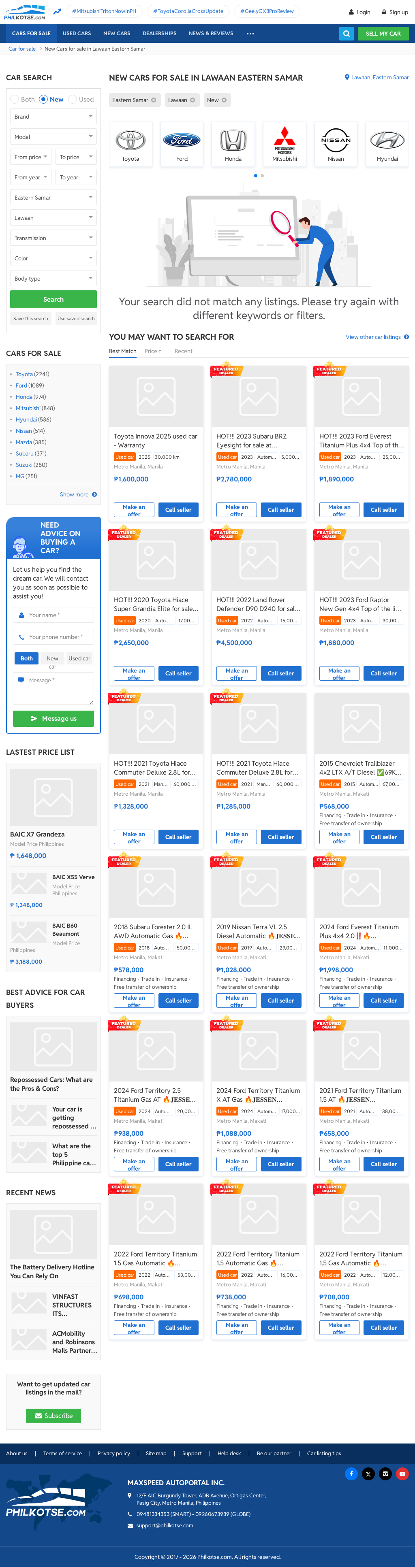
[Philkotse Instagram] (385, 1473)
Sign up (398, 12)
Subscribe (58, 1416)
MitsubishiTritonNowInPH (106, 11)
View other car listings (373, 337)
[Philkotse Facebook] (351, 1473)
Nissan (24, 430)
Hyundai (26, 419)
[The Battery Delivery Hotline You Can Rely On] (53, 1234)
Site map (156, 1453)
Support (192, 1453)
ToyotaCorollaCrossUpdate (190, 11)
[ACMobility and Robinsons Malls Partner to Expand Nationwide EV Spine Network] (29, 1339)
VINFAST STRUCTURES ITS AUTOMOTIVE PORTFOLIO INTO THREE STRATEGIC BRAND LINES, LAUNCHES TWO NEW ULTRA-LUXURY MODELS (73, 1305)
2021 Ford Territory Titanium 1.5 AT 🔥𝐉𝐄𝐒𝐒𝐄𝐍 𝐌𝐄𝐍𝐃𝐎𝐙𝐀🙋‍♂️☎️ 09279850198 (360, 1095)
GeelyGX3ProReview (269, 11)
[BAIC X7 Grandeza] (53, 797)
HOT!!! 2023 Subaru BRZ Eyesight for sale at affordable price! (251, 441)
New (57, 99)
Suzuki (24, 464)
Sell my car (383, 33)
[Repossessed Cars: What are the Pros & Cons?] (53, 1046)
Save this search (30, 318)
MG (20, 476)
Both (28, 99)
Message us (59, 718)
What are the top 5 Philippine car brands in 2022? (72, 1154)
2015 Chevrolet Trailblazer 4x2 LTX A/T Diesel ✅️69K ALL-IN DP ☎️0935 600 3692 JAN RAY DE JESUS (361, 768)
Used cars (77, 33)
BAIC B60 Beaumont (65, 929)
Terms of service (62, 1453)
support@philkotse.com (165, 1525)
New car (52, 659)
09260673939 (212, 1514)
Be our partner (274, 1453)
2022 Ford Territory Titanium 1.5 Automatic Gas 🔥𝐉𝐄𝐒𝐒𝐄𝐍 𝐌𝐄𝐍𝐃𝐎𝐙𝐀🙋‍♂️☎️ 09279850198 (257, 1259)
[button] (255, 175)
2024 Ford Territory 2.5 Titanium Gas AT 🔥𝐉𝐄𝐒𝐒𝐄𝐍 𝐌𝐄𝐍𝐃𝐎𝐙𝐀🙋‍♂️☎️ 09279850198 (154, 1095)
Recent (184, 351)
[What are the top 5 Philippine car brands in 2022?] (29, 1152)
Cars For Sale (31, 33)
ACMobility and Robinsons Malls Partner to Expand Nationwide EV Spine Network (74, 1342)
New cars (116, 33)
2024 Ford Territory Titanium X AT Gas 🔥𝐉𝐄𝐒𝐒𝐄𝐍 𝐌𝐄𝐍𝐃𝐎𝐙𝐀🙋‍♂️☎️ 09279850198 (258, 1095)
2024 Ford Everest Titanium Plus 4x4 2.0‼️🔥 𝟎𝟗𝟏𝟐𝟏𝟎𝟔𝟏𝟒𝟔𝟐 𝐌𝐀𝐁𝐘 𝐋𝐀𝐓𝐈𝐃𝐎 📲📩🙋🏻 (359, 932)
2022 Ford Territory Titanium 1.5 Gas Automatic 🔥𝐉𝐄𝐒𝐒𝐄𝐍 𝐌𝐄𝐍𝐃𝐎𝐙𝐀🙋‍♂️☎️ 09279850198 (155, 1259)
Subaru (25, 453)
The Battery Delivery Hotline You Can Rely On (52, 1271)
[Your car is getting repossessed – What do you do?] (29, 1115)
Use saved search (76, 318)
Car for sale (22, 48)
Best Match (123, 351)
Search (53, 299)
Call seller (178, 509)
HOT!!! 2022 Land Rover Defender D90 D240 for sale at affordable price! (257, 604)
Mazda (24, 442)
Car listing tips (324, 1453)
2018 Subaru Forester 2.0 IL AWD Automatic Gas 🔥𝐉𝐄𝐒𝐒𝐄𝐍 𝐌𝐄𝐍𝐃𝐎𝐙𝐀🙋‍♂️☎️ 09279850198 (153, 932)
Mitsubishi (28, 408)
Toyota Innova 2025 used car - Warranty (155, 440)
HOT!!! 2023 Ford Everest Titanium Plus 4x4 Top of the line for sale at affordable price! (360, 441)
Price (151, 351)
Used (86, 99)
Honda (24, 396)
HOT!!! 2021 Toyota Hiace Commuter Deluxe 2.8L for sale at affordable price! (152, 768)
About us (17, 1453)
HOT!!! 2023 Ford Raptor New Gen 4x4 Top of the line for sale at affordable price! (361, 604)
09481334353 (153, 1514)
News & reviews (211, 33)
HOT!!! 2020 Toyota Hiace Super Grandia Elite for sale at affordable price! (153, 604)
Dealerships (160, 33)
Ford (21, 385)
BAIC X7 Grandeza (37, 834)
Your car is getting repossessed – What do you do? (73, 1118)
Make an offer (134, 510)
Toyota (24, 374)
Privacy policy (114, 1453)
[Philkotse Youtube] (402, 1473)
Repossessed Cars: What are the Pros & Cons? (51, 1084)
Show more (74, 494)
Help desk (229, 1453)
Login (363, 12)
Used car (79, 658)
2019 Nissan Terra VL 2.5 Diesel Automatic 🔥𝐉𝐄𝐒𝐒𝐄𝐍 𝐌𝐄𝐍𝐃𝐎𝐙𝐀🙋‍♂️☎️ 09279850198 (258, 932)
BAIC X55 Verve (73, 877)
